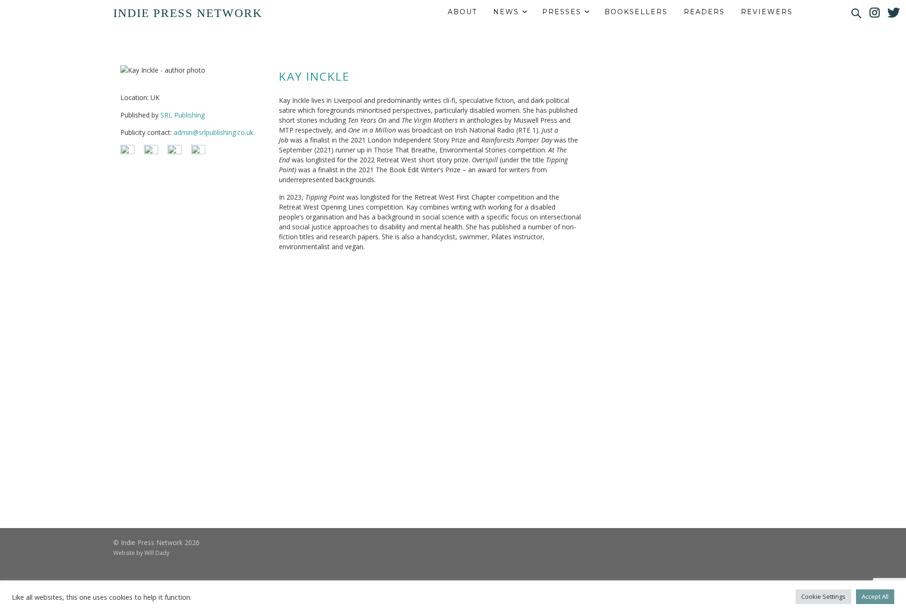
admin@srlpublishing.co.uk (213, 132)
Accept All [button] (875, 596)
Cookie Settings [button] (823, 596)
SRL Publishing (182, 114)
